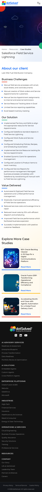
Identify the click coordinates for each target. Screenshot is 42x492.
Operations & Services (14, 427)
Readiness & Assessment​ (11, 346)
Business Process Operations (13, 434)
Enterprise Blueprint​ (10, 349)
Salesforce (6, 392)
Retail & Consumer (9, 418)
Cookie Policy (34, 485)
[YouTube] (25, 335)
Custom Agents (8, 372)
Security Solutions (9, 441)
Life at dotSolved (8, 466)
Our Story (5, 463)
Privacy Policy (8, 485)
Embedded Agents (9, 369)
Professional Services (10, 448)
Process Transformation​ (11, 353)
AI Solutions (8, 365)
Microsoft (5, 395)
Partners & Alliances (9, 473)
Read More (26, 267)
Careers (5, 476)
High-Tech (6, 404)
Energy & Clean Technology (12, 422)
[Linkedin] (20, 335)
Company (6, 459)
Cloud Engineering (9, 431)
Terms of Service (21, 485)
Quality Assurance (9, 438)
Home (4, 49)
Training (5, 444)
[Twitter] (16, 335)
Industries (7, 401)
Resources (13, 49)
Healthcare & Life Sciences (12, 415)
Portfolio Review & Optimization (14, 360)
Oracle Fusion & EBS (10, 385)
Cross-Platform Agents (11, 376)
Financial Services (9, 408)
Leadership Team (8, 469)
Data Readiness (8, 356)
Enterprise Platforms (14, 381)
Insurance (5, 411)
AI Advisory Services (13, 342)
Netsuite (5, 388)
